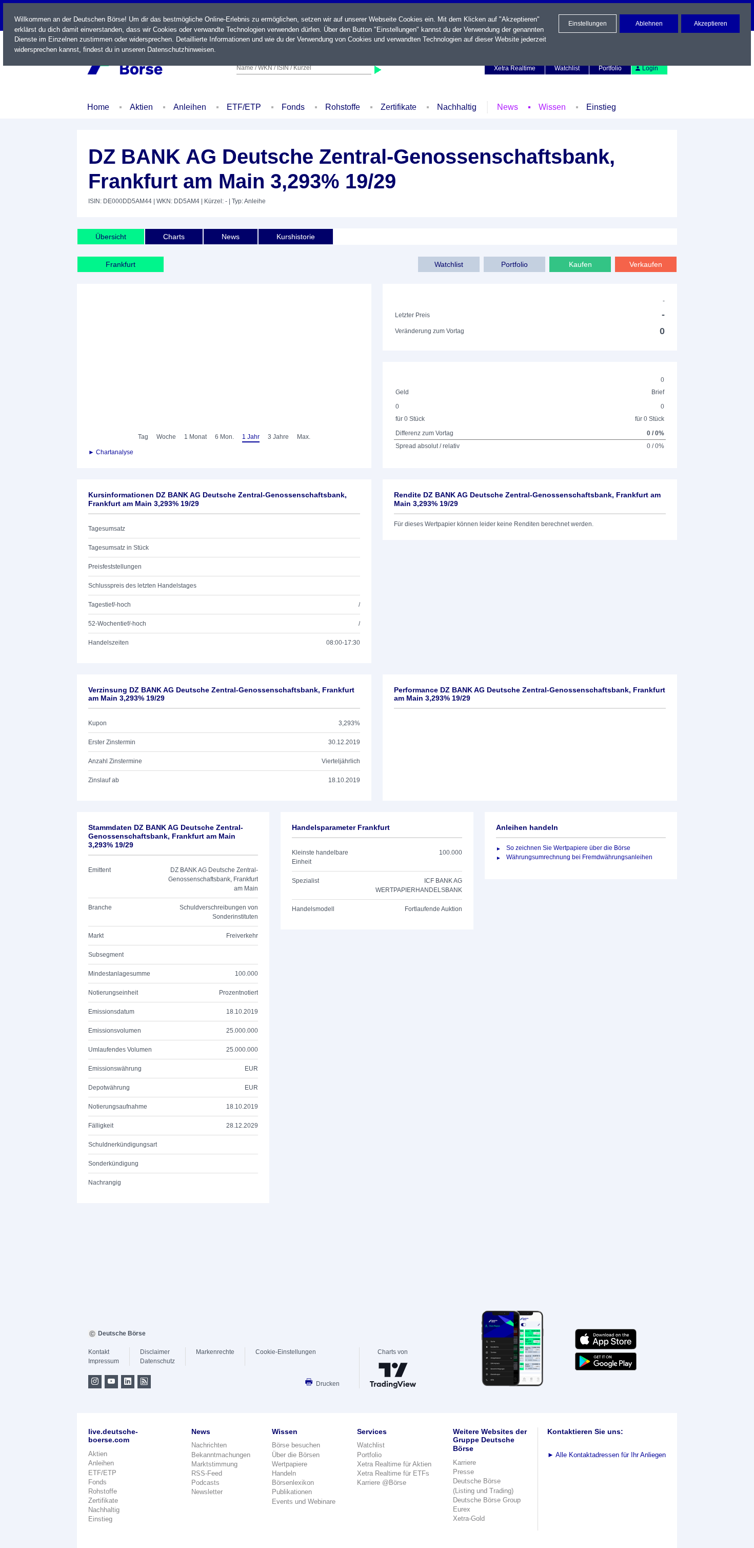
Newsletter (207, 1492)
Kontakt (98, 1352)
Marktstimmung (214, 1464)
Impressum (103, 1361)
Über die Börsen (296, 1455)
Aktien (141, 107)
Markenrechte (215, 1352)
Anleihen (189, 107)
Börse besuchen (296, 1445)
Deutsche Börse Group (487, 1500)
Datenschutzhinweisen (180, 49)
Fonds (293, 107)
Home (98, 107)
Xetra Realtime (514, 68)
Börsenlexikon (293, 1482)
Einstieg (601, 107)
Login (650, 68)
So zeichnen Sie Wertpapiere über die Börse (568, 848)
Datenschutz (157, 1361)
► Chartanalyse (110, 452)
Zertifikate (398, 107)
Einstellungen (587, 23)
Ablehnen (649, 23)
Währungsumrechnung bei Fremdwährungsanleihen (579, 857)
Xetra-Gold (469, 1518)
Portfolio (610, 68)
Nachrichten (209, 1445)
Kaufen (580, 264)
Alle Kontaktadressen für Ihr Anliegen (606, 1455)
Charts (174, 237)
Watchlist (567, 68)
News (507, 107)
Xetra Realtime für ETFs (393, 1473)
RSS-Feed (206, 1473)
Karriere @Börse (381, 1482)
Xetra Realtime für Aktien (394, 1464)
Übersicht (110, 237)
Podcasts (205, 1482)
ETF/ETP (244, 107)
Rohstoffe (342, 107)
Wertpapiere (289, 1464)
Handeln (284, 1473)
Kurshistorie (295, 237)
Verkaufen (645, 264)
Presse (463, 1472)
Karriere (464, 1462)
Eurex (461, 1509)
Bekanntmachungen (220, 1455)
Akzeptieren (710, 23)
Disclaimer (155, 1352)
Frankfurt (120, 264)
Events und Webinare (303, 1501)
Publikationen (292, 1492)
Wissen (552, 107)
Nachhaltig (457, 107)
